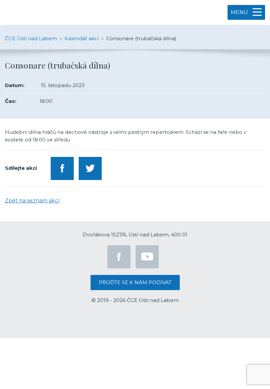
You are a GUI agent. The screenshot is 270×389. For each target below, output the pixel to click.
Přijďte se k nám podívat (135, 282)
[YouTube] (147, 256)
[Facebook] (118, 256)
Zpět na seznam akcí (32, 200)
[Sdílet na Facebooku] (62, 168)
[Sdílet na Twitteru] (90, 168)
